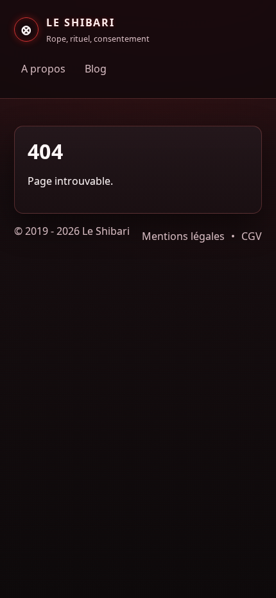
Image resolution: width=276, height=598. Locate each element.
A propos (43, 69)
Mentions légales (183, 236)
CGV (251, 236)
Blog (96, 69)
